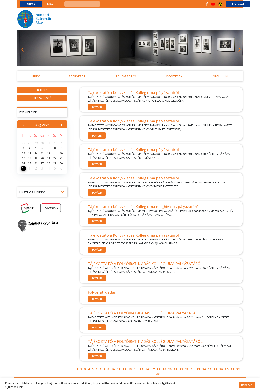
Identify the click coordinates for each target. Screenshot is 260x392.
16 (147, 369)
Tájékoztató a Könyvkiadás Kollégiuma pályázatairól (133, 92)
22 (181, 369)
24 (192, 369)
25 (198, 369)
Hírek (35, 76)
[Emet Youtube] (213, 4)
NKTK (31, 4)
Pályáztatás (126, 76)
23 (187, 369)
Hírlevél (238, 4)
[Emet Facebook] (207, 4)
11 (118, 369)
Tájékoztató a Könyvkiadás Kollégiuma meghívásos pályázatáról (143, 206)
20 (170, 369)
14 (136, 369)
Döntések (174, 76)
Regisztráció (42, 98)
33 (158, 373)
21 (175, 369)
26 (204, 369)
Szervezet (77, 76)
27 (209, 369)
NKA (50, 4)
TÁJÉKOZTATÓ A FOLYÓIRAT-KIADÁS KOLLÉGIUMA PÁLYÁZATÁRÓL (145, 263)
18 (158, 369)
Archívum (220, 76)
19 (164, 369)
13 (130, 369)
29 (221, 369)
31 (232, 369)
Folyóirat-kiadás (102, 292)
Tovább (97, 107)
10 (113, 369)
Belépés (42, 90)
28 (215, 369)
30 (227, 369)
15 (141, 369)
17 (153, 369)
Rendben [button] (246, 385)
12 (124, 369)
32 (238, 369)
